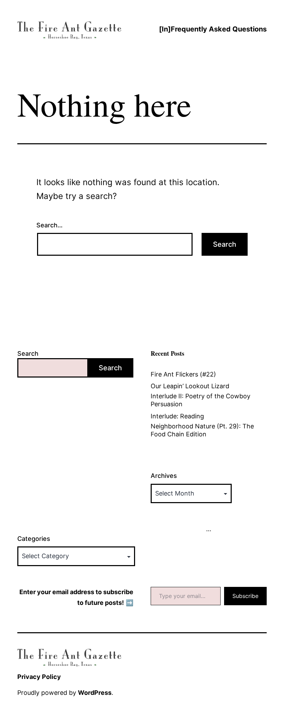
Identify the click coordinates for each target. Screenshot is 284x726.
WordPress (95, 692)
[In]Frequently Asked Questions (213, 29)
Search (27, 353)
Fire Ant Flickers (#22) (183, 374)
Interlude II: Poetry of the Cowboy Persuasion (200, 400)
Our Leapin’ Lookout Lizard (190, 386)
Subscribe (245, 595)
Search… (49, 225)
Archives (164, 475)
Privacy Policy (39, 676)
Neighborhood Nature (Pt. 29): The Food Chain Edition (202, 430)
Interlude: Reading (177, 416)
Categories (33, 538)
